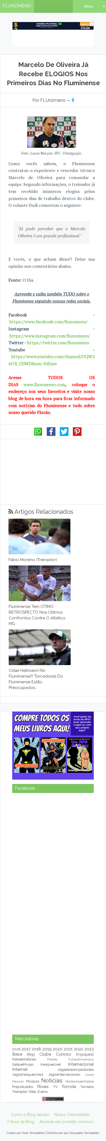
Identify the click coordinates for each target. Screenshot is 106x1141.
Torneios (87, 1087)
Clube (45, 1054)
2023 (89, 1048)
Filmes (52, 1059)
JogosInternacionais (64, 1074)
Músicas (32, 1081)
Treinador (19, 1092)
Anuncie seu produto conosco (66, 1122)
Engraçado (85, 1054)
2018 (36, 1048)
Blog (31, 1054)
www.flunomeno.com (44, 384)
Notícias (52, 1080)
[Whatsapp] (38, 434)
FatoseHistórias (24, 1059)
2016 (16, 1049)
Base (17, 1054)
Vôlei (32, 1092)
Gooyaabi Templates (84, 1133)
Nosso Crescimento (71, 1114)
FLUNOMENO (17, 5)
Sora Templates (33, 1133)
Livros (89, 1075)
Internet (20, 1069)
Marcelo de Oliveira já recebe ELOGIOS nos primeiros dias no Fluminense (53, 74)
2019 (47, 1048)
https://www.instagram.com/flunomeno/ (50, 336)
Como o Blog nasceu (30, 1114)
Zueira (42, 1092)
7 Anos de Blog (20, 1122)
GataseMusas (22, 1064)
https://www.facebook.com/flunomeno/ (49, 322)
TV (55, 1087)
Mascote (18, 1081)
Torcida (69, 1086)
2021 (68, 1048)
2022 (78, 1048)
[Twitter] (64, 434)
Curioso (63, 1054)
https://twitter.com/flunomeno (58, 343)
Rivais (43, 1086)
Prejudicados (22, 1087)
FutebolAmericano (81, 1059)
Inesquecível (50, 1064)
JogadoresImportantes (76, 1070)
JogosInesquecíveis (27, 1074)
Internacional (81, 1064)
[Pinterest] (77, 434)
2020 (58, 1048)
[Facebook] (51, 434)
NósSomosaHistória (80, 1081)
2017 (26, 1048)
